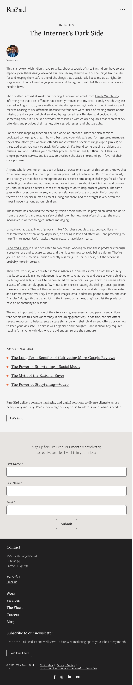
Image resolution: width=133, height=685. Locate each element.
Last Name (14, 483)
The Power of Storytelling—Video (40, 384)
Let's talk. (16, 418)
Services (13, 600)
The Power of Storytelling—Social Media (45, 366)
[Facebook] (55, 677)
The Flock (14, 607)
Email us (11, 582)
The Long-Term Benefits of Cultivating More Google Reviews (63, 357)
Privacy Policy (66, 665)
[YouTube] (78, 677)
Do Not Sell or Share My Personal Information (68, 668)
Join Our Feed (19, 653)
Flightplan (46, 665)
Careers (12, 614)
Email (10, 502)
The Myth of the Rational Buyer (37, 375)
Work (10, 593)
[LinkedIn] (69, 677)
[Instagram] (61, 677)
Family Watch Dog (107, 96)
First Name (14, 464)
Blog (10, 621)
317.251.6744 (14, 576)
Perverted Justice (17, 248)
